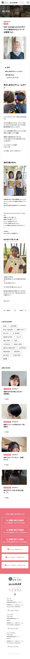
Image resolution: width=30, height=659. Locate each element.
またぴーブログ (18, 344)
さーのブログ (16, 333)
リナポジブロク (17, 355)
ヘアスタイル (6, 344)
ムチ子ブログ (22, 348)
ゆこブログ (6, 355)
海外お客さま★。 (10, 75)
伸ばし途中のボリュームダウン (14, 71)
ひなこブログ (6, 340)
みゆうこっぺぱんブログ (9, 348)
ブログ (5, 23)
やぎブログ (17, 351)
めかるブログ (6, 351)
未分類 (5, 359)
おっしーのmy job (8, 329)
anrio (4, 326)
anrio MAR (13, 326)
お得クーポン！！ (21, 329)
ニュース (18, 337)
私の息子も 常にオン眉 (12, 77)
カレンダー (6, 333)
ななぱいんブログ (7, 337)
